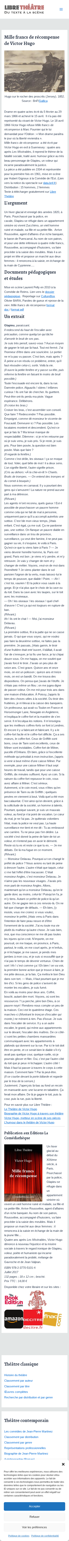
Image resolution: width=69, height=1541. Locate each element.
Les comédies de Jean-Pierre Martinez (28, 1431)
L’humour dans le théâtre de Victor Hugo (29, 1122)
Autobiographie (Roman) (19, 1459)
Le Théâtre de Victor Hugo (20, 1109)
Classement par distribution (21, 1437)
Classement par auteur (18, 1380)
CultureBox (48, 296)
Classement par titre (17, 1386)
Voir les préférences (34, 1527)
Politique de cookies (18, 1536)
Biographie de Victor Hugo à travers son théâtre (33, 1113)
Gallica (43, 100)
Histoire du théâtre (15, 1375)
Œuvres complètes (16, 1391)
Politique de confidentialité (45, 1536)
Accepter (34, 1506)
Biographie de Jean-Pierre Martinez (26, 1453)
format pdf (17, 309)
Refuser (34, 1516)
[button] (63, 1464)
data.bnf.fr (49, 183)
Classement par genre (18, 1442)
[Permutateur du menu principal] (61, 9)
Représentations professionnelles (25, 1448)
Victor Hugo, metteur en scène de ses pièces (32, 1118)
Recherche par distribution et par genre (28, 1397)
